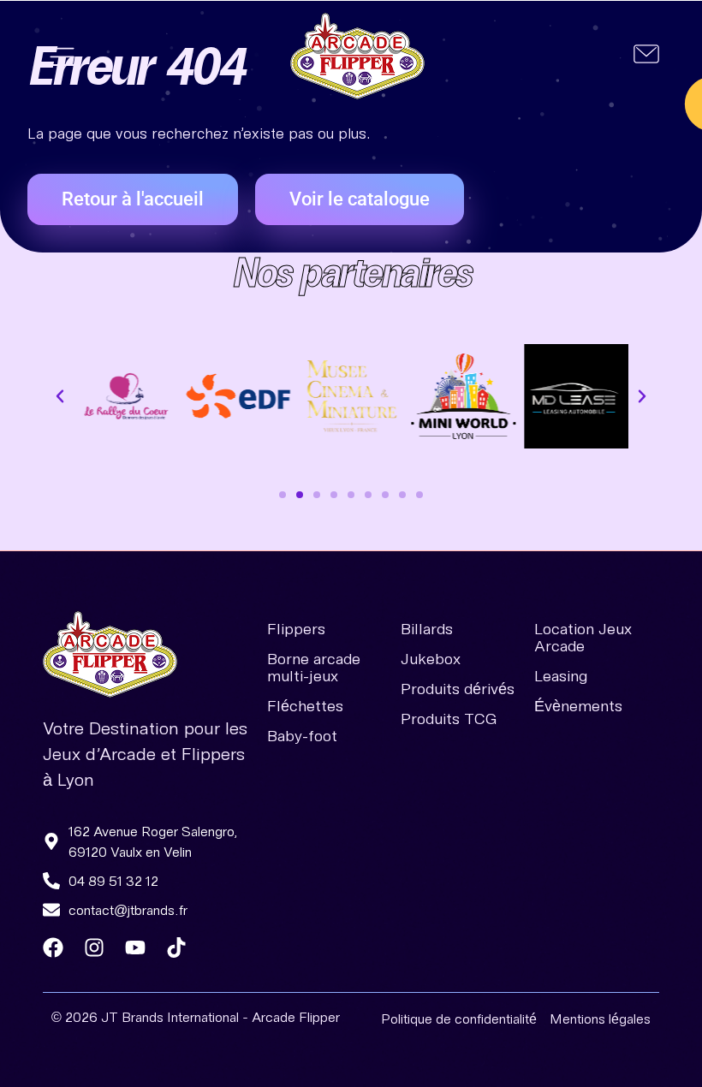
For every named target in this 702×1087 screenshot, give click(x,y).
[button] (62, 56)
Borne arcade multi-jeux (313, 667)
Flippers (296, 628)
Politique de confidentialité (459, 1018)
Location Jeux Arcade (583, 637)
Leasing (561, 675)
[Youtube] (135, 947)
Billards (427, 628)
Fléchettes (305, 705)
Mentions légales (600, 1018)
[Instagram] (94, 947)
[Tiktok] (176, 947)
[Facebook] (53, 947)
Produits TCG (449, 718)
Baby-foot (302, 735)
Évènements (578, 705)
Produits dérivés (458, 688)
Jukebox (431, 658)
